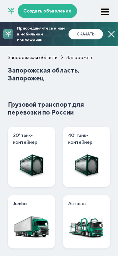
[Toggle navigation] (105, 12)
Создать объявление (47, 10)
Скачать (86, 34)
